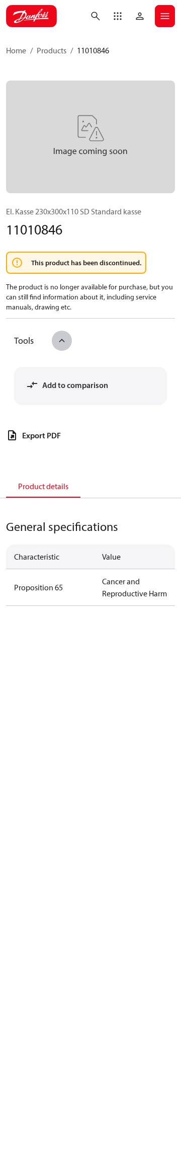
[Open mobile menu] (165, 16)
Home (16, 50)
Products (51, 50)
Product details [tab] (43, 486)
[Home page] (31, 16)
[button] (118, 16)
